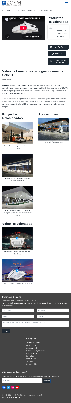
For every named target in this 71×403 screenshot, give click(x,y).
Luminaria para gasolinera (35, 351)
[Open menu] (66, 3)
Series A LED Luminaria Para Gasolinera (61, 33)
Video (9, 10)
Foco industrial (31, 348)
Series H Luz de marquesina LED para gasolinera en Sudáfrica (17, 179)
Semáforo (29, 361)
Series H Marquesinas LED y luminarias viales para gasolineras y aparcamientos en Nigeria (17, 213)
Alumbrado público (33, 343)
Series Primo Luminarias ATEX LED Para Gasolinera (17, 253)
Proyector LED (31, 359)
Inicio (4, 10)
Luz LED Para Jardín (33, 353)
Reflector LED (31, 345)
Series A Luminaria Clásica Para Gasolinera (17, 284)
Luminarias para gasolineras (12, 91)
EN (16, 397)
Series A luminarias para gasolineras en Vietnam (17, 147)
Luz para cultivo (31, 364)
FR (19, 397)
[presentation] (51, 28)
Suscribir (46, 381)
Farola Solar (30, 356)
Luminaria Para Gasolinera (53, 142)
